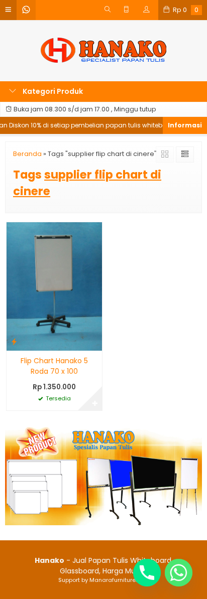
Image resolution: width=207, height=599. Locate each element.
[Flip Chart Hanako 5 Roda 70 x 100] (54, 286)
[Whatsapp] (178, 572)
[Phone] (147, 572)
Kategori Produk (52, 91)
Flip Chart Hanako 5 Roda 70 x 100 (54, 366)
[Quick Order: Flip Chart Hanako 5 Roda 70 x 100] (14, 341)
